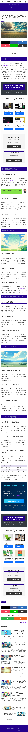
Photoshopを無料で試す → (14, 501)
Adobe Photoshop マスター (14, 1)
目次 (13, 53)
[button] (22, 45)
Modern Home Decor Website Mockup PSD (19, 544)
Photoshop (5, 65)
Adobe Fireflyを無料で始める (14, 146)
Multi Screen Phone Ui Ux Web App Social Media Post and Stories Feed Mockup (8, 559)
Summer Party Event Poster (19, 559)
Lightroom (19, 495)
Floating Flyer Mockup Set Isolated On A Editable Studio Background (8, 544)
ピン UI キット (6, 125)
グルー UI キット (18, 111)
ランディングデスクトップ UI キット (19, 126)
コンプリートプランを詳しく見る (14, 160)
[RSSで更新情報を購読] (20, 618)
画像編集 (4, 601)
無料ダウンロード (8, 113)
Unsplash (22, 288)
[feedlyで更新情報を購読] (7, 618)
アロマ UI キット (7, 111)
